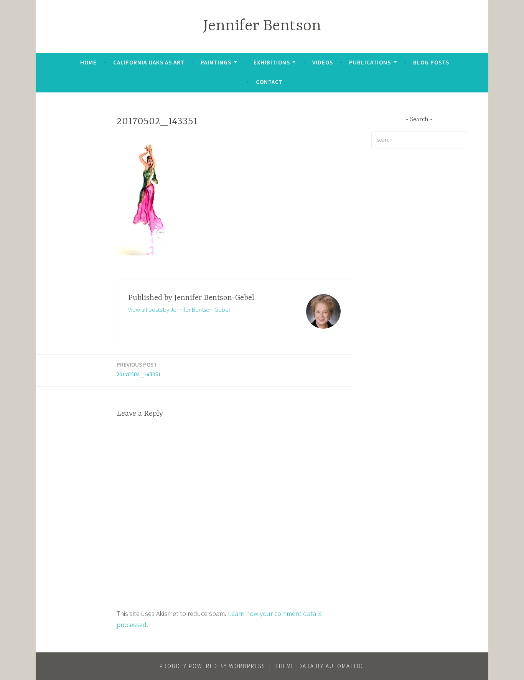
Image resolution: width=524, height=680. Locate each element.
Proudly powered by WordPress (212, 666)
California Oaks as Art (149, 62)
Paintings (216, 62)
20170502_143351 (139, 369)
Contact (269, 82)
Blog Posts (431, 62)
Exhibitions (272, 62)
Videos (322, 62)
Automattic (344, 666)
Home (88, 62)
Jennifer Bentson (262, 26)
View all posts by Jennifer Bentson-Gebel (179, 309)
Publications (370, 62)
